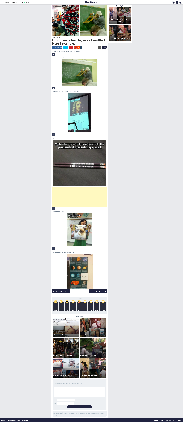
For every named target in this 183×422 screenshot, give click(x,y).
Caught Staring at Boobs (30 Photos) (120, 38)
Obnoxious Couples (58, 335)
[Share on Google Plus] (75, 47)
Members (162, 420)
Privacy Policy (168, 420)
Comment (56, 385)
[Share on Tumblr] (81, 47)
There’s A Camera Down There (88, 375)
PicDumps (14, 2)
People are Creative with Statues (89, 355)
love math (64, 295)
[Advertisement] (79, 197)
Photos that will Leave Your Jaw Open (63, 355)
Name (55, 399)
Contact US (155, 420)
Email (55, 403)
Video (21, 2)
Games (27, 2)
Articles (7, 2)
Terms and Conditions (177, 420)
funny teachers (57, 295)
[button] (1, 2)
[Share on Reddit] (78, 47)
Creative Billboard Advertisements (62, 375)
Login (180, 2)
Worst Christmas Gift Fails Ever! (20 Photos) (120, 20)
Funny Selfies (83, 335)
